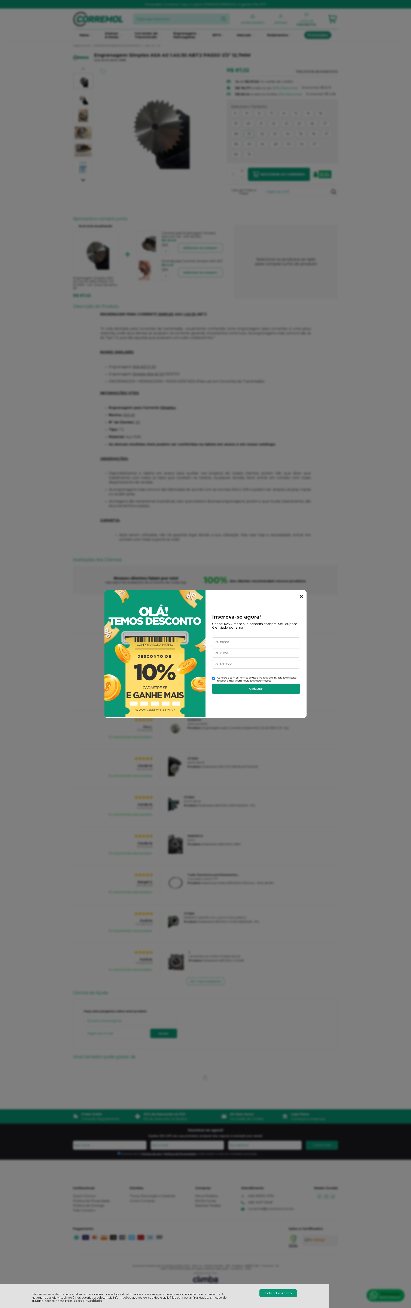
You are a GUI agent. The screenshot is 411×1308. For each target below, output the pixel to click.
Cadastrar (256, 688)
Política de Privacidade (83, 1300)
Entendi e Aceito (278, 1293)
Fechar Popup (301, 596)
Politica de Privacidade (273, 677)
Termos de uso (247, 677)
